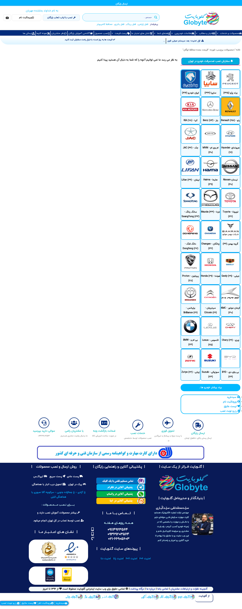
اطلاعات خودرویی (183, 33)
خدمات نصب (138, 433)
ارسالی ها (27, 33)
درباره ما (150, 589)
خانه (238, 49)
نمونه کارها (41, 33)
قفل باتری (119, 24)
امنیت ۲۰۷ (131, 558)
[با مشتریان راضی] (74, 422)
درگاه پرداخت (137, 589)
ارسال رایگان (198, 433)
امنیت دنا (106, 558)
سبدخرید (60, 603)
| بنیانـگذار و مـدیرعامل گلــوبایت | (181, 498)
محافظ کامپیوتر (104, 24)
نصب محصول (101, 33)
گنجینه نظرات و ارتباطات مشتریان (189, 589)
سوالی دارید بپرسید (44, 431)
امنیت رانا (118, 558)
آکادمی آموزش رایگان (79, 33)
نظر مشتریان (57, 33)
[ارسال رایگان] (198, 425)
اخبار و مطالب (206, 33)
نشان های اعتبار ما (140, 33)
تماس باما (162, 589)
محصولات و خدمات (229, 33)
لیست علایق (28, 603)
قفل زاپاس (143, 24)
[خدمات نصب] (137, 425)
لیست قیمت (121, 33)
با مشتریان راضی (74, 431)
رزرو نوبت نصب (9, 603)
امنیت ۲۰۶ (145, 558)
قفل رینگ (131, 24)
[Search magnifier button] (155, 17)
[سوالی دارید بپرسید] (44, 422)
